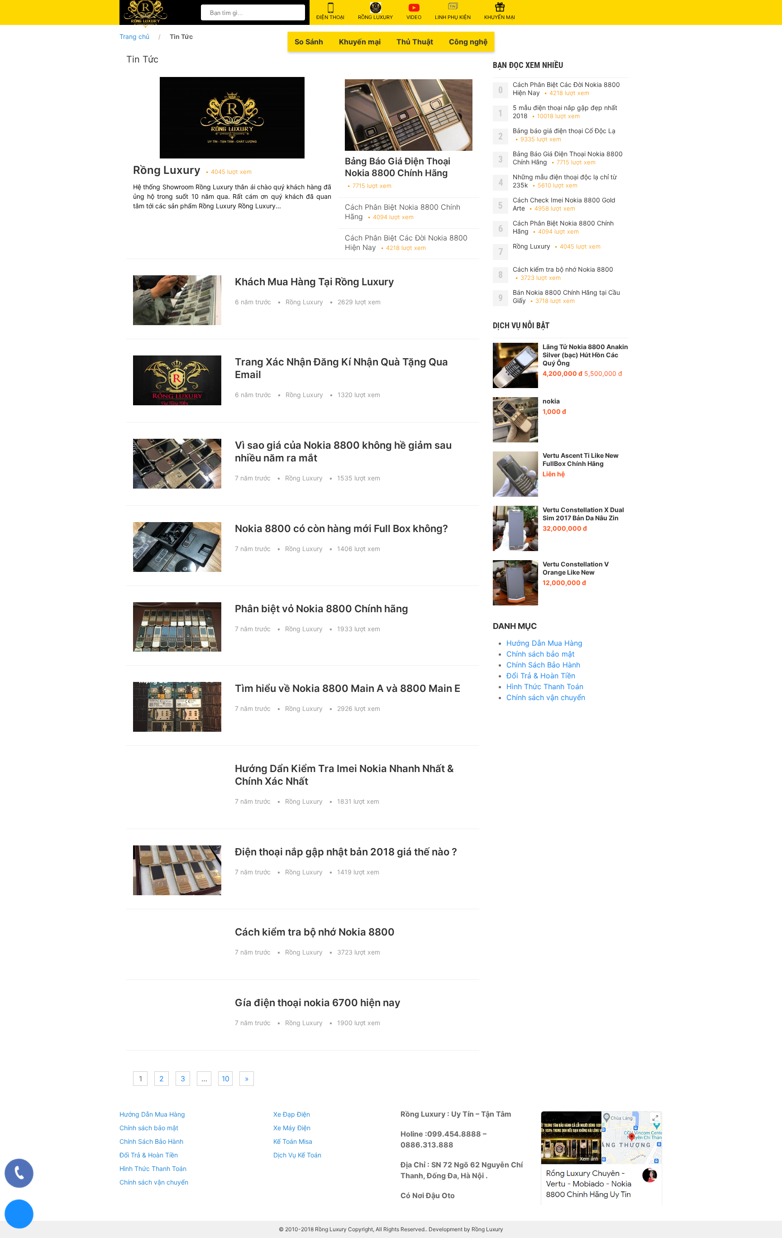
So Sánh (309, 41)
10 (225, 1078)
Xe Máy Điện (291, 1128)
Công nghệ (468, 41)
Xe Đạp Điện (291, 1114)
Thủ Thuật (414, 41)
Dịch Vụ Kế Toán (297, 1155)
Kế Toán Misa (292, 1141)
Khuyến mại (360, 41)
